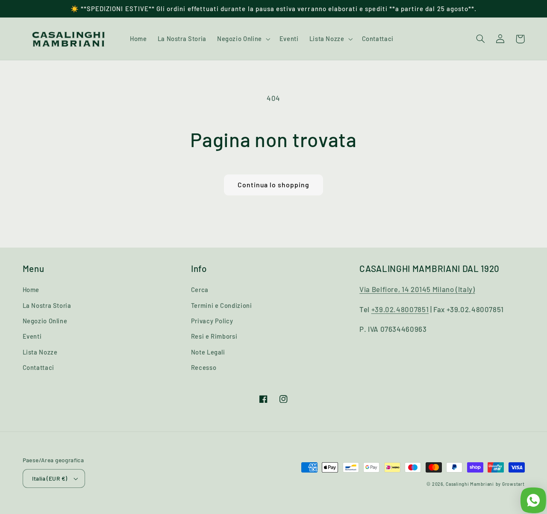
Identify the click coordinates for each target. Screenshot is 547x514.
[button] (243, 39)
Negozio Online (45, 321)
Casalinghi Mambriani (470, 484)
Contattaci (38, 367)
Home (31, 289)
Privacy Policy (212, 321)
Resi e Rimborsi (214, 336)
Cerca (200, 289)
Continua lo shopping (274, 184)
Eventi (32, 336)
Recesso (203, 367)
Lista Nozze (40, 352)
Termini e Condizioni (221, 305)
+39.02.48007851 (400, 309)
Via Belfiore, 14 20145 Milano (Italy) (417, 289)
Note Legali (208, 352)
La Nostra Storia (47, 305)
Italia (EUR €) (50, 478)
